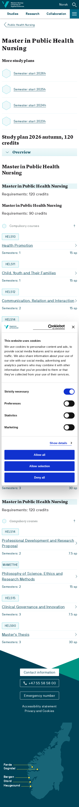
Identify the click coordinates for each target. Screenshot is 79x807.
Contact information (39, 672)
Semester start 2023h (30, 121)
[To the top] (75, 226)
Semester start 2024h (30, 105)
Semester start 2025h (30, 89)
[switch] (69, 403)
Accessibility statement (39, 706)
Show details (58, 443)
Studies (12, 14)
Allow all (39, 454)
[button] (74, 4)
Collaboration (56, 14)
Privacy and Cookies (39, 711)
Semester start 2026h (30, 73)
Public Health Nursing (21, 24)
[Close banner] (73, 327)
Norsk (63, 4)
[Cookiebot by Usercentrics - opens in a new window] (49, 327)
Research (32, 14)
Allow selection (39, 466)
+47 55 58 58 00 (42, 683)
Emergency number (39, 696)
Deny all (39, 477)
